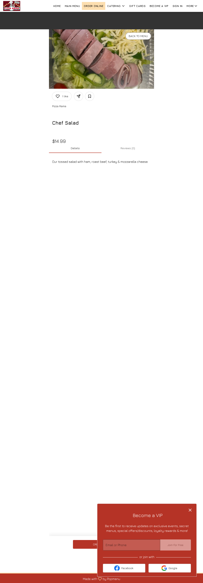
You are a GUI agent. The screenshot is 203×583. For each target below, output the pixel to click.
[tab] (75, 148)
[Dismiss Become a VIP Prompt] (190, 510)
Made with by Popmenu (61, 578)
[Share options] (78, 96)
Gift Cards (137, 6)
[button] (116, 6)
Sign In (177, 6)
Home (57, 6)
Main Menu (72, 6)
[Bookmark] (89, 96)
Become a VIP (159, 6)
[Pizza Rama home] (21, 6)
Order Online (93, 6)
